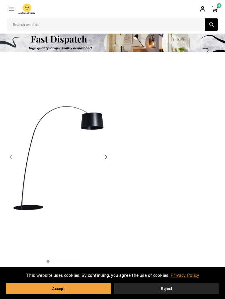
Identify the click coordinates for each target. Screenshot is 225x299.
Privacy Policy (185, 275)
